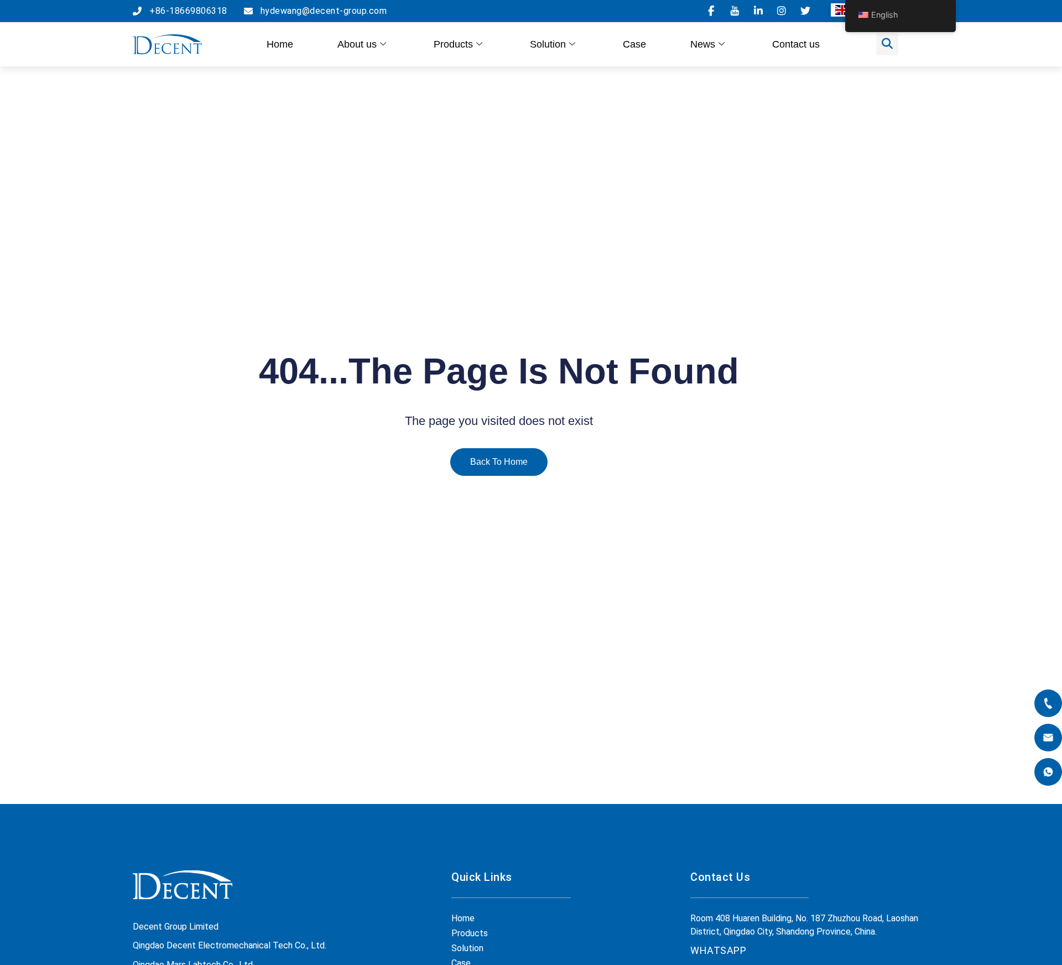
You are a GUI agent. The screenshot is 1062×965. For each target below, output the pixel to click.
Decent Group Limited (175, 926)
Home (280, 44)
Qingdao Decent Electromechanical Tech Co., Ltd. (229, 945)
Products (453, 44)
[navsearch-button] (887, 44)
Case (634, 44)
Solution (548, 44)
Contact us (796, 44)
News (702, 44)
